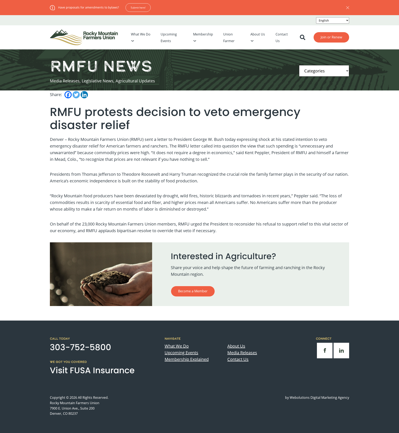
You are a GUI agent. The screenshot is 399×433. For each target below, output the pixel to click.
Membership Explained (187, 359)
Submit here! (138, 7)
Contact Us (238, 359)
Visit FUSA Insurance (92, 370)
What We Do (140, 34)
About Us (257, 34)
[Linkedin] (84, 94)
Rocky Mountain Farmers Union (74, 403)
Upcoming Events (181, 352)
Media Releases (242, 352)
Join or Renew (331, 37)
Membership (203, 34)
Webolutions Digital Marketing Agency (319, 397)
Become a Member (193, 291)
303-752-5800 (80, 347)
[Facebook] (68, 94)
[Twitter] (76, 94)
